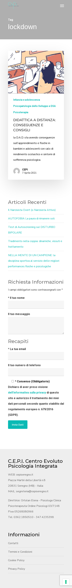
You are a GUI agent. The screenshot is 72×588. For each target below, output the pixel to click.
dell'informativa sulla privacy (27, 392)
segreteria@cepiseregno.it (32, 491)
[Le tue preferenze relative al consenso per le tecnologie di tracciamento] (66, 582)
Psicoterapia (20, 112)
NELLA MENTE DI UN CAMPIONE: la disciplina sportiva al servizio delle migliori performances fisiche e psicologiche (33, 260)
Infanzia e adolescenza (26, 99)
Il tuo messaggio (19, 314)
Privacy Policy (16, 569)
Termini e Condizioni (20, 552)
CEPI (25, 169)
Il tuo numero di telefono (24, 365)
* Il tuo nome (16, 297)
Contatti (13, 543)
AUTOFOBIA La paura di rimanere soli (31, 218)
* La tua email (17, 349)
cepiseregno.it (24, 475)
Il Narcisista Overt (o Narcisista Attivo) (32, 210)
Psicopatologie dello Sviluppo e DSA (34, 106)
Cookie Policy (16, 560)
